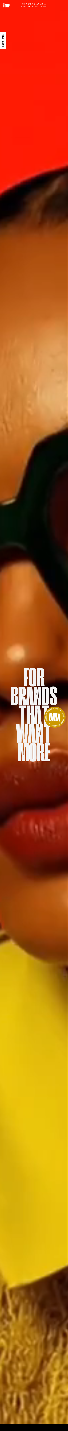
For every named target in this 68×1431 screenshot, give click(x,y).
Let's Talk (2, 40)
